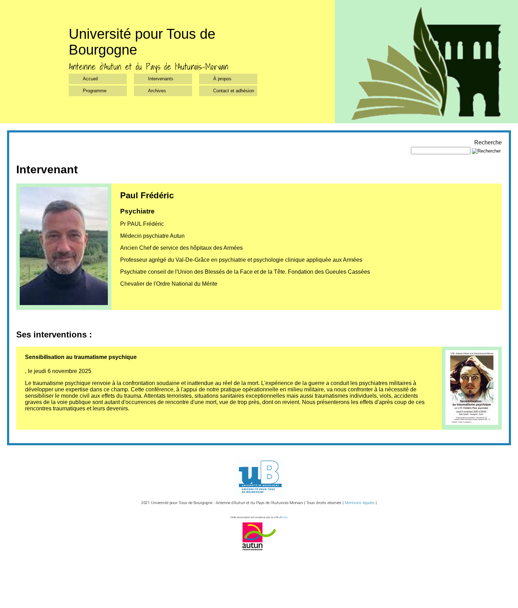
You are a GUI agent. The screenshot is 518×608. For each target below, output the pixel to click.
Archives (157, 90)
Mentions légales (360, 503)
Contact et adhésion (233, 90)
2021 (145, 503)
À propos (222, 78)
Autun (284, 517)
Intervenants (160, 78)
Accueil (90, 78)
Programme (94, 90)
